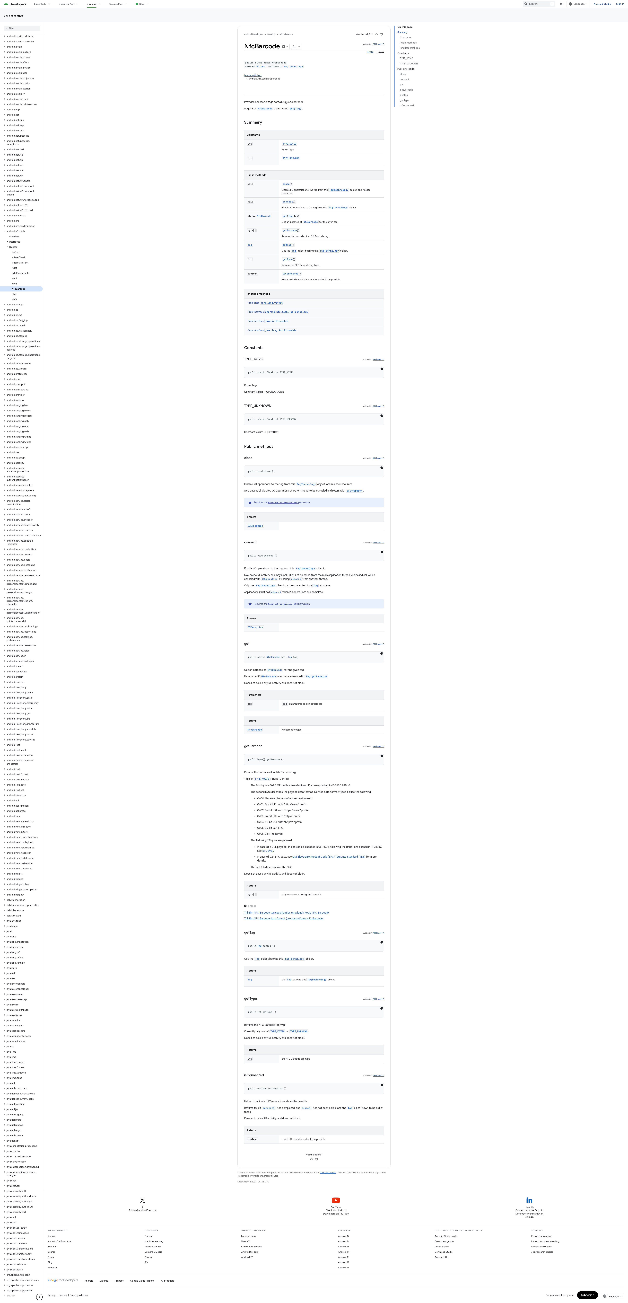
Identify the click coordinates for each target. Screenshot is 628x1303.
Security (52, 1246)
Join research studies (542, 1251)
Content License (328, 1172)
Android (52, 1236)
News (51, 1257)
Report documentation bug (545, 1241)
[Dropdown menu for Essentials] (50, 4)
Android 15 (343, 1246)
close (286, 183)
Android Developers (253, 34)
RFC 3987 (267, 851)
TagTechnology (293, 66)
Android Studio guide (446, 1236)
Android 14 (343, 1251)
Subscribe (587, 1295)
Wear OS (246, 1241)
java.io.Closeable (276, 321)
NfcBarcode (265, 108)
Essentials (40, 3)
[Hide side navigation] (39, 1297)
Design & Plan (66, 3)
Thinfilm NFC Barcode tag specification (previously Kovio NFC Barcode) (286, 912)
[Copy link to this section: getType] (260, 999)
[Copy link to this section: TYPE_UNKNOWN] (274, 406)
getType (288, 259)
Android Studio (602, 3)
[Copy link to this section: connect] (260, 543)
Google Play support (541, 1246)
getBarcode (290, 230)
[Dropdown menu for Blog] (148, 4)
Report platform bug (541, 1236)
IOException (354, 490)
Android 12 (343, 1262)
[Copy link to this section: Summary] (265, 123)
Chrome (104, 1280)
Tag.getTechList (316, 676)
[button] (21, 36)
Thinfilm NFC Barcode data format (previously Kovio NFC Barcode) (283, 918)
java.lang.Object (253, 75)
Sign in (620, 3)
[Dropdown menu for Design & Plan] (78, 4)
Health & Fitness (153, 1246)
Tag (290, 216)
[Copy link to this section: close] (255, 458)
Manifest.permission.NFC (283, 502)
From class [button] (265, 302)
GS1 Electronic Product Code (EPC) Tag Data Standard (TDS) (328, 856)
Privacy (148, 1257)
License (63, 1295)
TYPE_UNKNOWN (291, 158)
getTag (287, 244)
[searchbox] (22, 28)
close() (296, 579)
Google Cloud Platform (142, 1280)
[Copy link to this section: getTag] (258, 933)
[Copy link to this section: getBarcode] (265, 746)
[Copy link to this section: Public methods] (276, 447)
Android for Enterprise (59, 1241)
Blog (141, 3)
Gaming (149, 1236)
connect (288, 201)
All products (167, 1280)
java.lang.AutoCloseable (281, 330)
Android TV (247, 1257)
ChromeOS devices (251, 1246)
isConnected (290, 273)
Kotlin (370, 52)
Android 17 (343, 1236)
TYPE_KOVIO (289, 143)
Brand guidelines (79, 1295)
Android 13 (343, 1257)
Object (260, 66)
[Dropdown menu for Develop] (100, 4)
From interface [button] (278, 311)
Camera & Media (153, 1251)
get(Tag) (295, 108)
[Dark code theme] (382, 369)
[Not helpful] (381, 34)
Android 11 (343, 1267)
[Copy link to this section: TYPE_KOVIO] (267, 359)
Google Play (116, 3)
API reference (14, 16)
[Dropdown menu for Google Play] (127, 4)
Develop (91, 3)
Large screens (248, 1236)
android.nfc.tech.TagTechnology (286, 311)
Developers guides (444, 1241)
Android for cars (249, 1251)
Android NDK (441, 1257)
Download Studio (444, 1251)
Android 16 (343, 1241)
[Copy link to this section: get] (252, 644)
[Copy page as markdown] (294, 47)
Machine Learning (154, 1241)
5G (146, 1262)
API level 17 (378, 44)
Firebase (119, 1280)
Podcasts (52, 1267)
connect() (269, 1107)
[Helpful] (376, 34)
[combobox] (539, 4)
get (285, 216)
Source (51, 1251)
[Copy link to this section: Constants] (266, 348)
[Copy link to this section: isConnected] (267, 1075)
